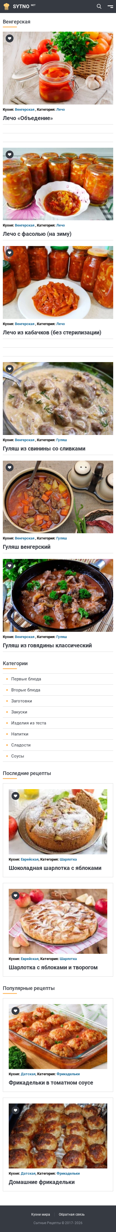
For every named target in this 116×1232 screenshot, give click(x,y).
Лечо (60, 109)
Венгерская (25, 109)
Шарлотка (68, 859)
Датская (28, 1074)
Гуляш (61, 440)
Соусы (17, 756)
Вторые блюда (25, 690)
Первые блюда (26, 679)
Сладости (21, 745)
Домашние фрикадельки (42, 1182)
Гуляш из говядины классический (47, 645)
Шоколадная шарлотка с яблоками (55, 868)
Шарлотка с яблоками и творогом (53, 967)
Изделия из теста (28, 723)
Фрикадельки (68, 1074)
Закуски (19, 712)
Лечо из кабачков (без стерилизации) (52, 332)
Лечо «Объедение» (28, 118)
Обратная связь (72, 1214)
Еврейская (30, 859)
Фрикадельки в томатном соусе (51, 1082)
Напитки (19, 734)
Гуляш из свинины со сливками (44, 448)
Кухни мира (40, 1214)
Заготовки (21, 701)
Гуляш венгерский (26, 546)
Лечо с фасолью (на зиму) (37, 233)
